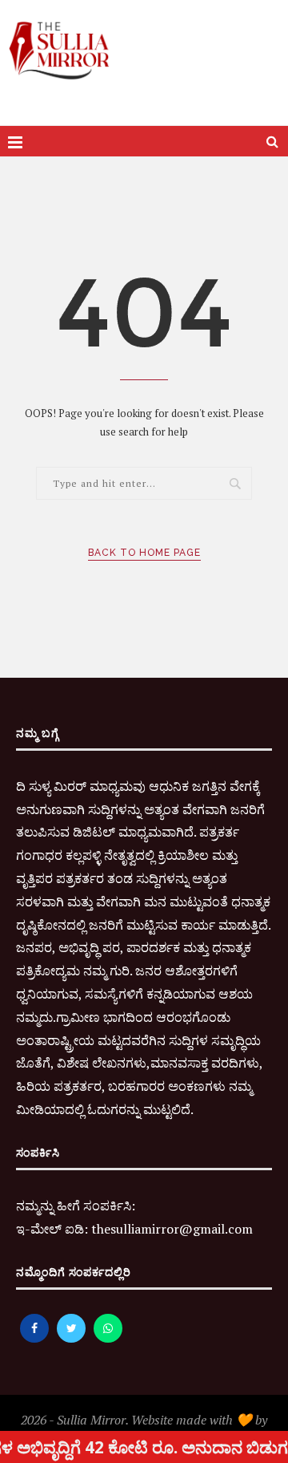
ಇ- (23, 1229)
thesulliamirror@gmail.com (172, 1229)
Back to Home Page (144, 552)
